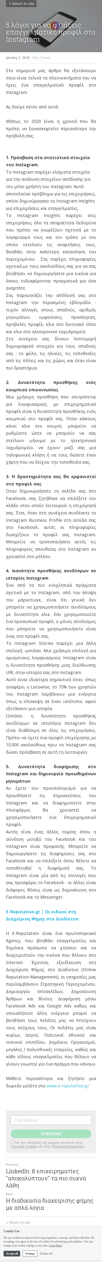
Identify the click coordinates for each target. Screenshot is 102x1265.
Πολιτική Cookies (24, 1146)
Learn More (55, 1245)
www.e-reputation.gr (68, 1086)
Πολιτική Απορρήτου (68, 1146)
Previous (12, 1164)
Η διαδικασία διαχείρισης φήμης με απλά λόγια (49, 1204)
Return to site (23, 3)
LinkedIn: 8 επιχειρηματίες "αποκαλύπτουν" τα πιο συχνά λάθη (46, 1178)
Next (9, 1194)
